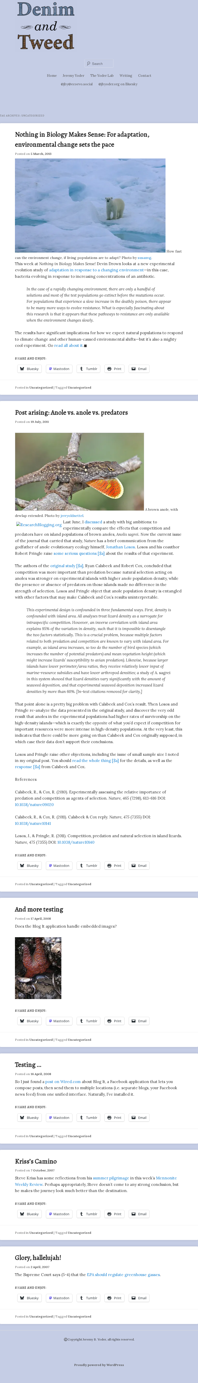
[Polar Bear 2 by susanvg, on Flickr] (90, 251)
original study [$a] (66, 565)
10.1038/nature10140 (75, 842)
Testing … (28, 1064)
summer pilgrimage (111, 1178)
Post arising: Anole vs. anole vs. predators (71, 412)
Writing (126, 75)
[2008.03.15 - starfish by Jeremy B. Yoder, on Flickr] (38, 997)
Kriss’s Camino (36, 1161)
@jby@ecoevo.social (77, 84)
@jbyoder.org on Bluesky (117, 84)
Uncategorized (41, 387)
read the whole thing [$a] (95, 760)
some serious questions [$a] (79, 553)
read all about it (68, 345)
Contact (144, 75)
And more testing (39, 909)
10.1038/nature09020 (34, 804)
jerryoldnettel (72, 515)
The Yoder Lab (102, 75)
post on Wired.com (63, 1081)
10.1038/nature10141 (33, 823)
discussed (93, 521)
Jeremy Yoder (73, 75)
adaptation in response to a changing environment (96, 269)
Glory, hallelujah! (38, 1257)
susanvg (144, 257)
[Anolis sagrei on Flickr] (79, 509)
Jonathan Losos (120, 546)
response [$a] (27, 766)
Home (52, 75)
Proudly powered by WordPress (99, 1365)
